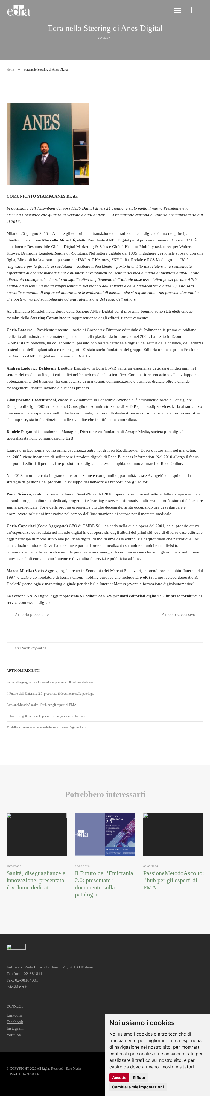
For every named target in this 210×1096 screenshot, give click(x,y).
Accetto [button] (119, 1077)
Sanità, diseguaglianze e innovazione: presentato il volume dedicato (50, 682)
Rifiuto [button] (139, 1077)
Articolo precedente (32, 614)
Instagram (15, 1028)
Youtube (14, 1035)
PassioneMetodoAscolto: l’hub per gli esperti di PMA (42, 705)
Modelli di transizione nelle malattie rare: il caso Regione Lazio (47, 727)
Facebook (15, 1022)
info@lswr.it (17, 987)
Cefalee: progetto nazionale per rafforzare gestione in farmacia (46, 716)
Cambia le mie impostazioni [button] (138, 1087)
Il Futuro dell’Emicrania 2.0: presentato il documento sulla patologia (50, 694)
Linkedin (14, 1015)
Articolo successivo (178, 614)
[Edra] (19, 10)
